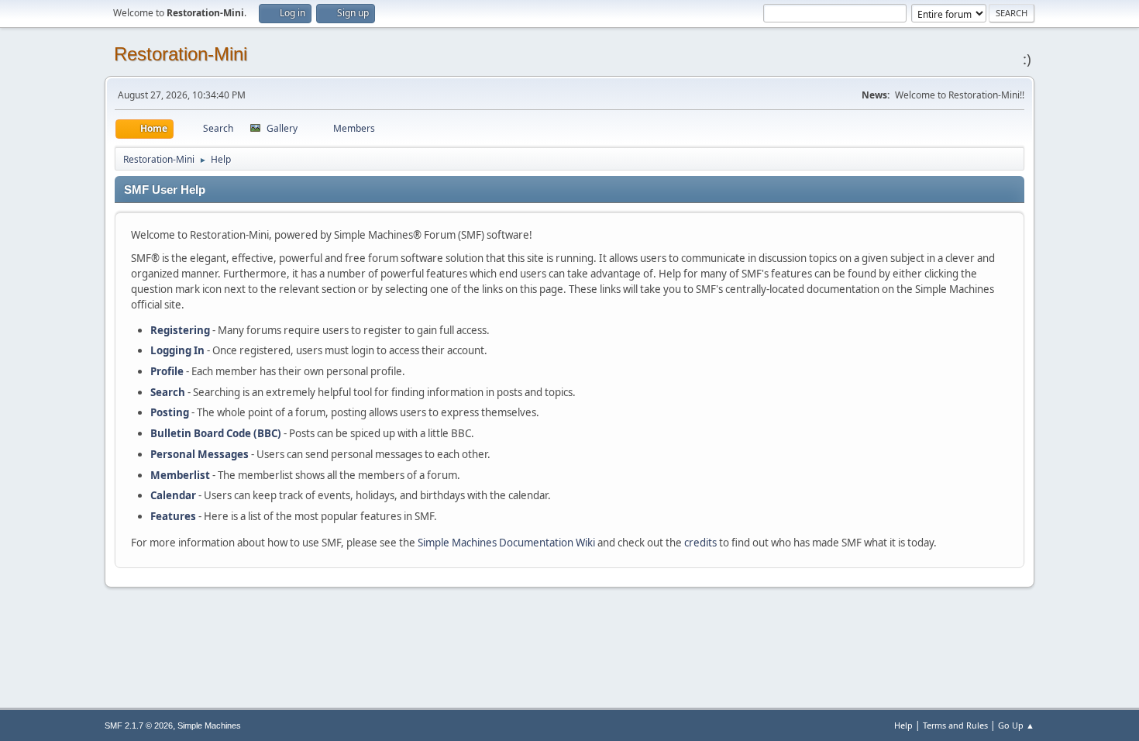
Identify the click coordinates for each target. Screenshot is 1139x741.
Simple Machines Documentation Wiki (506, 543)
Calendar (173, 495)
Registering (180, 330)
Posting (169, 412)
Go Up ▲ (1016, 725)
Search (167, 392)
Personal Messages (199, 454)
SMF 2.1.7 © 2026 (139, 725)
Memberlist (180, 475)
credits (700, 543)
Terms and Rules (955, 725)
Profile (167, 371)
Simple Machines (209, 725)
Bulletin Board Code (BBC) (215, 433)
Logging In (177, 350)
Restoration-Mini (180, 53)
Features (173, 516)
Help (903, 725)
